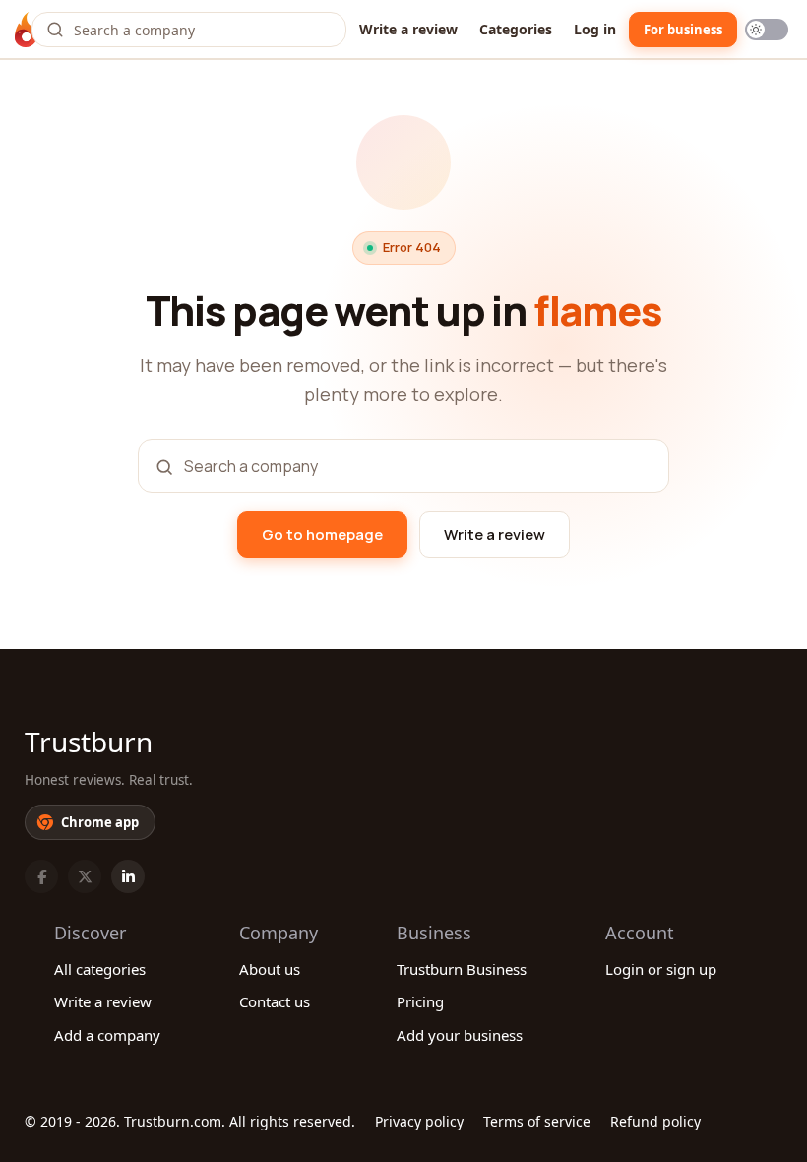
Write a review (408, 29)
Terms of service (536, 1121)
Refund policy (655, 1121)
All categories (100, 969)
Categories (515, 29)
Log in (595, 29)
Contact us (274, 1001)
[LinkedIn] (128, 876)
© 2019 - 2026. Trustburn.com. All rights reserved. (190, 1121)
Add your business (460, 1035)
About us (269, 969)
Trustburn (89, 741)
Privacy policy (419, 1121)
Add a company (107, 1035)
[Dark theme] (766, 29)
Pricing (420, 1001)
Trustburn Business (462, 969)
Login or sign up (660, 969)
